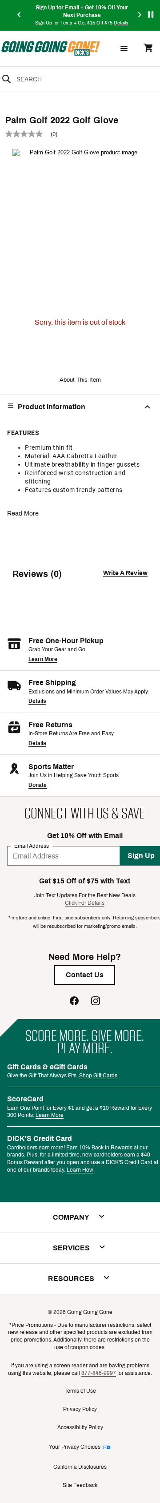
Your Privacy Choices (74, 1447)
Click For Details (84, 903)
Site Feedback (80, 1485)
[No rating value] (28, 133)
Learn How (80, 1170)
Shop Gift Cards (98, 1075)
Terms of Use (80, 1391)
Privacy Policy (80, 1409)
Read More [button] (23, 513)
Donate (37, 785)
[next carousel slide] (140, 15)
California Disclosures (80, 1467)
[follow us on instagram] (95, 1001)
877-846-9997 (98, 1373)
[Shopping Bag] (148, 48)
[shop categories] (124, 48)
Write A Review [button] (125, 573)
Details (37, 701)
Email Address (31, 846)
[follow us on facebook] (74, 1001)
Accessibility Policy (80, 1427)
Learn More (42, 659)
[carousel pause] (150, 14)
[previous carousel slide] (19, 15)
